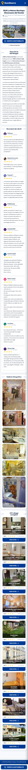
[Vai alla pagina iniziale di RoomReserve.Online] (8, 3)
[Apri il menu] (25, 3)
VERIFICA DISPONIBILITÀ (15, 767)
